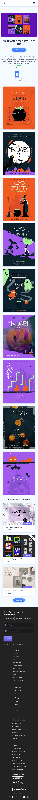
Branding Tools (19, 690)
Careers (15, 659)
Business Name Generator (19, 763)
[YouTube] (24, 797)
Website (17, 710)
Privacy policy (16, 668)
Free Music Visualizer (17, 723)
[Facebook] (9, 797)
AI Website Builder (17, 760)
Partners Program (18, 677)
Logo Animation (16, 729)
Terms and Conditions (19, 671)
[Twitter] (20, 797)
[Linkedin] (28, 797)
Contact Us (16, 656)
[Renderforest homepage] (4, 3)
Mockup (17, 713)
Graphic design (19, 707)
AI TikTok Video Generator (19, 766)
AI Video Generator (17, 748)
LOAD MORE (19, 600)
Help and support (17, 662)
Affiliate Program (17, 665)
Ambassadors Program (19, 680)
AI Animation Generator (18, 751)
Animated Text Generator (19, 735)
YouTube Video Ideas (17, 769)
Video (16, 701)
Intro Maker (15, 732)
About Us (15, 653)
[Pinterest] (16, 797)
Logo (16, 704)
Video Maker (15, 738)
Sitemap (15, 674)
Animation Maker (17, 726)
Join (8, 639)
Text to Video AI (16, 757)
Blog (16, 693)
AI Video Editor (16, 754)
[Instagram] (12, 797)
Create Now (19, 50)
